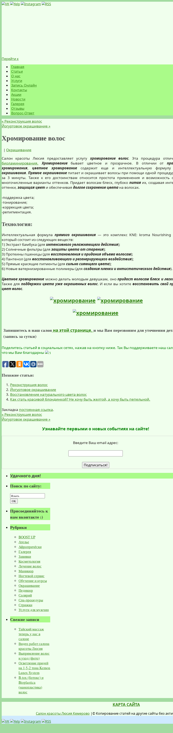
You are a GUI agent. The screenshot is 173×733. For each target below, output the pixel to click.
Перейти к (10, 58)
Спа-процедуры (31, 600)
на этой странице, (72, 330)
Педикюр (26, 590)
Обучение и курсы (33, 580)
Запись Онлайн (24, 85)
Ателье (24, 541)
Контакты (19, 90)
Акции (16, 94)
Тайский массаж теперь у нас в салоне (31, 634)
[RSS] (46, 4)
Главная (17, 66)
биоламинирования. (20, 163)
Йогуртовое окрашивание (26, 126)
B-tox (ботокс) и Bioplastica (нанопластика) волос (31, 684)
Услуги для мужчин (34, 609)
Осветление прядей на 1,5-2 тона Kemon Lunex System (34, 668)
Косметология (29, 561)
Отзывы (17, 108)
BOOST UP (27, 537)
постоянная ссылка (36, 409)
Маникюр (26, 570)
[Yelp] (15, 4)
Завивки (25, 556)
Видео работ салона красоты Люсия (34, 646)
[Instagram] (31, 4)
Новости (18, 99)
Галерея (17, 104)
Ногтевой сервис (32, 575)
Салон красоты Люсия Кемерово (63, 713)
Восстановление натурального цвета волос (48, 394)
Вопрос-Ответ (22, 113)
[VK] (5, 4)
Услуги (16, 80)
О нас (15, 76)
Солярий (25, 595)
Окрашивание (18, 149)
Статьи (17, 71)
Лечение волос (30, 566)
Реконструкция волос (22, 121)
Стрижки (25, 604)
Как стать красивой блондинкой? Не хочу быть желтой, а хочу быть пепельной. (80, 399)
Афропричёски (30, 546)
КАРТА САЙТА (126, 704)
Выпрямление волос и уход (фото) (34, 656)
